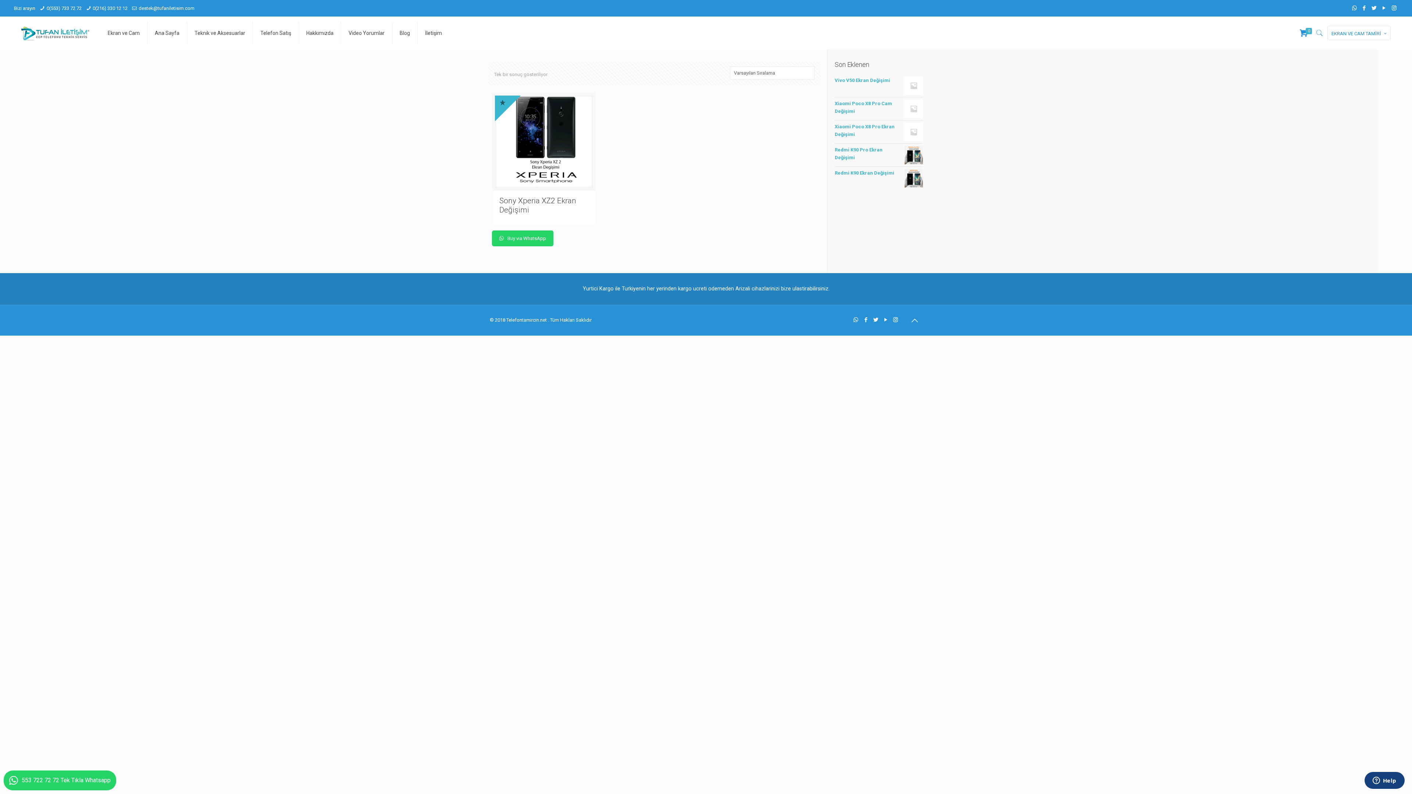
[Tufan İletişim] (55, 33)
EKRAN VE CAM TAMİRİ (1356, 33)
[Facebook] (1364, 8)
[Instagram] (1394, 8)
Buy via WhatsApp (526, 238)
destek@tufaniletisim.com (167, 8)
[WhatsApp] (1354, 8)
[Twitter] (1374, 8)
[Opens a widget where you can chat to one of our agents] (1384, 781)
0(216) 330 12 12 (110, 8)
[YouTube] (1384, 8)
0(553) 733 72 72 (64, 8)
